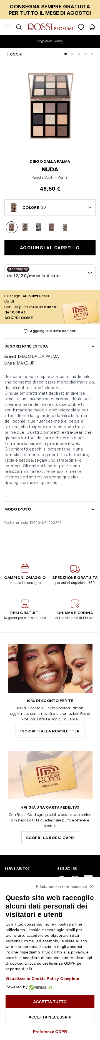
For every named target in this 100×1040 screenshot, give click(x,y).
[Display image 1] (65, 53)
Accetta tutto (50, 1002)
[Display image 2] (72, 53)
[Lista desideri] (81, 27)
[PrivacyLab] (40, 987)
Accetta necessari (50, 1017)
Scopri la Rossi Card (50, 837)
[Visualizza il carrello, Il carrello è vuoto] (92, 27)
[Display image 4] (85, 53)
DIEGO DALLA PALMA (50, 161)
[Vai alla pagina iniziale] (50, 27)
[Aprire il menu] (7, 27)
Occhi (16, 54)
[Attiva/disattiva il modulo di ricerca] (18, 27)
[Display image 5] (92, 53)
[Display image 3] (79, 53)
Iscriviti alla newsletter (49, 731)
